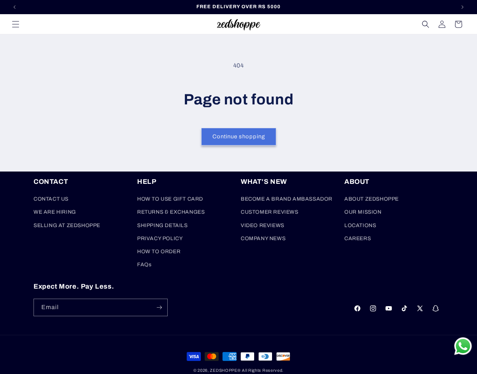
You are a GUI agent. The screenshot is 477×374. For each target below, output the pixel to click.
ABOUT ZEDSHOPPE (371, 199)
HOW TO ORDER (158, 251)
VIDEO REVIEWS (262, 225)
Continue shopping (238, 136)
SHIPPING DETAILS (162, 225)
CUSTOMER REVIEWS (269, 212)
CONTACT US (51, 199)
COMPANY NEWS (263, 238)
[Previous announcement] (14, 7)
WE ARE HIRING (55, 212)
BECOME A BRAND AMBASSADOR (286, 199)
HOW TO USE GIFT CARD (170, 199)
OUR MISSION (363, 212)
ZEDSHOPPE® (225, 370)
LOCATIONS (360, 225)
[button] (15, 24)
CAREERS (357, 238)
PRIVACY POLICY (160, 238)
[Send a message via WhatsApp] (463, 346)
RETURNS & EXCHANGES (171, 212)
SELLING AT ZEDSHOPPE (67, 225)
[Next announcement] (462, 7)
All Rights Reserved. (263, 370)
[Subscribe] (159, 307)
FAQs (144, 264)
